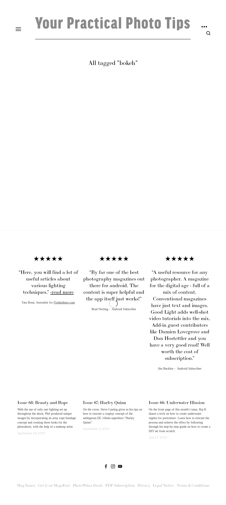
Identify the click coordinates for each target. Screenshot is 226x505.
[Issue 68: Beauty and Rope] (48, 395)
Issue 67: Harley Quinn (104, 402)
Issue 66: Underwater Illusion (177, 402)
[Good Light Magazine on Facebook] (106, 466)
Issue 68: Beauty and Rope (42, 402)
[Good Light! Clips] (120, 466)
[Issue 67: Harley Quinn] (114, 395)
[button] (203, 248)
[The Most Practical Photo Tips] (113, 466)
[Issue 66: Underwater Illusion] (180, 395)
